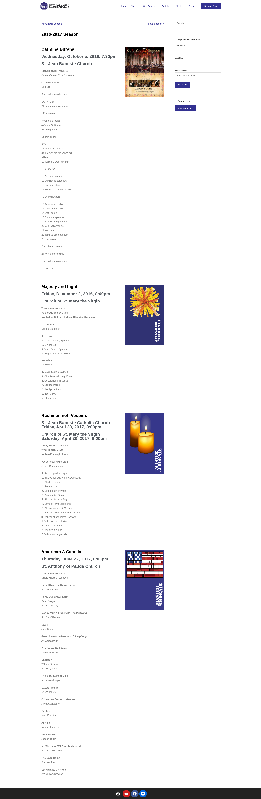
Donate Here (185, 108)
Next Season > (156, 24)
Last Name (179, 58)
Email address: (181, 71)
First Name (180, 45)
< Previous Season (51, 24)
